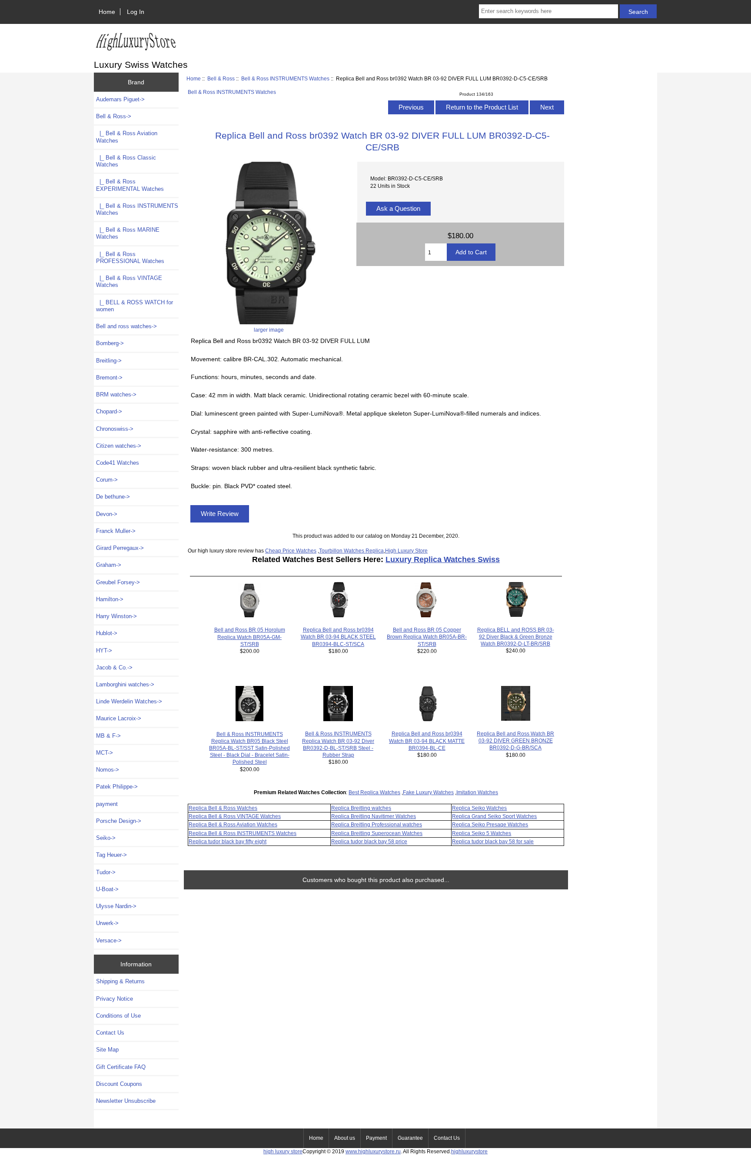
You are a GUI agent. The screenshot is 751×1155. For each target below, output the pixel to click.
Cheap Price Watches (290, 550)
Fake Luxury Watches (428, 792)
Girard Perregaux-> (120, 548)
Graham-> (108, 565)
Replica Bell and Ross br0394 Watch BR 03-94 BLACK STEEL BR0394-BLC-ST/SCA (338, 636)
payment (107, 804)
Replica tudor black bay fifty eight (227, 841)
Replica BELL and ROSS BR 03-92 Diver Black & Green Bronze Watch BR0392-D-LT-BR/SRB (515, 636)
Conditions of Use (118, 1015)
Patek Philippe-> (117, 786)
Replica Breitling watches (361, 808)
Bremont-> (109, 377)
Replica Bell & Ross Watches (223, 808)
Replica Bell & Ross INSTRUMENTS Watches (242, 833)
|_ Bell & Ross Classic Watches (126, 161)
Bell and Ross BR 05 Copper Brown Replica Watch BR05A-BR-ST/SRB (427, 636)
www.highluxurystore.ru (373, 1151)
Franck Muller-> (116, 531)
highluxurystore (469, 1151)
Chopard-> (109, 411)
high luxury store (282, 1151)
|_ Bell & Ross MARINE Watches (128, 233)
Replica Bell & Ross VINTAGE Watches (235, 816)
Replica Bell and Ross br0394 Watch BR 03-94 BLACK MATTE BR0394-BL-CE (427, 740)
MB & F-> (108, 735)
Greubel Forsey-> (118, 582)
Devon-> (106, 514)
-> (113, 116)
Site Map (107, 1049)
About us (344, 1138)
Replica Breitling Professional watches (376, 824)
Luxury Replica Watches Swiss (442, 559)
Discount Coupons (119, 1084)
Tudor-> (106, 872)
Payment (376, 1138)
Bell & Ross (221, 78)
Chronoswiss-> (114, 429)
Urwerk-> (107, 923)
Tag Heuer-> (111, 855)
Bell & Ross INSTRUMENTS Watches (285, 78)
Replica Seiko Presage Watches (490, 824)
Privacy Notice (114, 998)
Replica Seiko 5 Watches (481, 833)
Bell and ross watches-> (126, 326)
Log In (135, 11)
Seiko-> (106, 838)
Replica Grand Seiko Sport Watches (494, 816)
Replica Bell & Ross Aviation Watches (233, 824)
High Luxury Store (406, 550)
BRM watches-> (116, 394)
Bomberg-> (110, 343)
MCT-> (104, 752)
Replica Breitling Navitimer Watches (373, 816)
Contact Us (110, 1032)
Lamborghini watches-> (125, 684)
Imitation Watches (477, 792)
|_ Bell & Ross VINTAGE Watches (129, 281)
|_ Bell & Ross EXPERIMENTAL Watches (130, 185)
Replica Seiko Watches (479, 808)
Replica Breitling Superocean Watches (376, 833)
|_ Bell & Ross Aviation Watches (126, 136)
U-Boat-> (107, 889)
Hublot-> (106, 633)
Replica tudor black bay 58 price (369, 841)
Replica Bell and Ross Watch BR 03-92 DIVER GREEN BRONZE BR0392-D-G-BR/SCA (515, 740)
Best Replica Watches (374, 792)
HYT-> (104, 650)
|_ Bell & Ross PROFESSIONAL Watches (130, 257)
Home (107, 11)
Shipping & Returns (120, 981)
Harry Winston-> (116, 616)
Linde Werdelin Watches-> (129, 701)
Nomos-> (107, 769)
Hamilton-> (109, 599)
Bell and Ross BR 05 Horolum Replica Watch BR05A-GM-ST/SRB (249, 636)
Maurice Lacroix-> (118, 718)
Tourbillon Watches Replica (351, 550)
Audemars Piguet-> (120, 99)
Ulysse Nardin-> (116, 906)
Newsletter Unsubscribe (126, 1101)
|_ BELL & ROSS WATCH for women (134, 306)
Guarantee (410, 1138)
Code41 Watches (117, 462)
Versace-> (109, 940)
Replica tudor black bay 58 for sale (493, 841)
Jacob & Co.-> (114, 667)
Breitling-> (109, 360)
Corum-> (107, 479)
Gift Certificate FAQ (121, 1067)
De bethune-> (113, 496)
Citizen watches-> (118, 446)
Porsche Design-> (118, 821)
